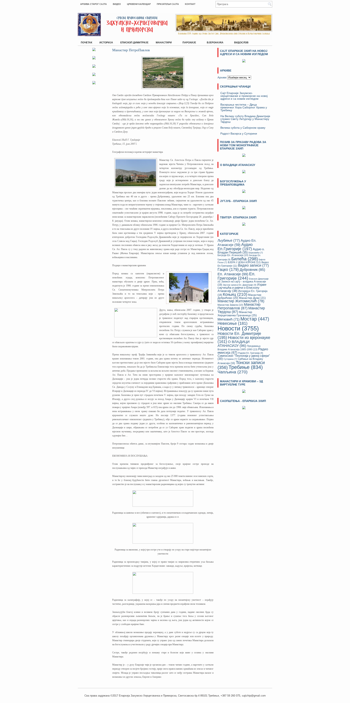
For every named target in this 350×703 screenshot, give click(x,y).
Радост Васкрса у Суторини (238, 133)
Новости (238, 328)
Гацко (228, 269)
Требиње (245, 367)
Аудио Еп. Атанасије (237, 243)
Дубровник (252, 270)
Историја (106, 42)
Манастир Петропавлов (239, 306)
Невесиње (233, 323)
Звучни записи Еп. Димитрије (239, 285)
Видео (117, 4)
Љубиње (229, 240)
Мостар (254, 319)
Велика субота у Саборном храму (242, 127)
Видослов (241, 42)
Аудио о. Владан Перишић (241, 250)
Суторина (230, 359)
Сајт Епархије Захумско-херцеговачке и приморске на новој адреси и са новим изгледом (244, 95)
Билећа (244, 258)
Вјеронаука (213, 42)
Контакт (190, 4)
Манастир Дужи (252, 297)
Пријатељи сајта (168, 4)
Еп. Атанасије (233, 274)
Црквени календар (139, 4)
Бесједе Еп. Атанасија (233, 255)
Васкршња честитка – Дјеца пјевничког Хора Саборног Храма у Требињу (243, 107)
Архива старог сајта (93, 4)
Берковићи (256, 252)
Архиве (222, 77)
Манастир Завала (230, 304)
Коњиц (235, 294)
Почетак (86, 42)
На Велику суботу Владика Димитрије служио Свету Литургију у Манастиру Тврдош (245, 118)
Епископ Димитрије (134, 42)
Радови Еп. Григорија (250, 353)
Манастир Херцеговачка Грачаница (237, 313)
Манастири (162, 42)
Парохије (187, 42)
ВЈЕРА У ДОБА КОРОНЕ (244, 262)
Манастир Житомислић (241, 301)
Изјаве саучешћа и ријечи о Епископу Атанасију (242, 288)
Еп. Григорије (236, 275)
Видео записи (253, 265)
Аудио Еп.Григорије (235, 246)
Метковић (229, 319)
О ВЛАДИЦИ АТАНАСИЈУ (234, 344)
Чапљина (233, 372)
